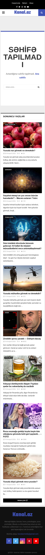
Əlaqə (31, 3)
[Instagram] (22, 541)
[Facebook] (9, 541)
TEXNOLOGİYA (9, 217)
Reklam (24, 3)
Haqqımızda (16, 3)
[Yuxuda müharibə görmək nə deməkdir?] (22, 278)
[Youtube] (36, 541)
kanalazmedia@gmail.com (28, 534)
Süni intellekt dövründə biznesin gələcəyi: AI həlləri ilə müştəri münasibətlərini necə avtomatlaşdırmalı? (22, 246)
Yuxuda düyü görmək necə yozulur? (20, 482)
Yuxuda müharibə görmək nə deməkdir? (22, 293)
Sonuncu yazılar (14, 116)
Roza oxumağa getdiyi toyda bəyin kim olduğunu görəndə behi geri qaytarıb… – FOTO (22, 434)
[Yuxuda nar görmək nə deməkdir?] (22, 135)
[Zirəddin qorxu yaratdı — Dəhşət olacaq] (22, 323)
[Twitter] (15, 541)
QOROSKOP (8, 169)
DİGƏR (7, 312)
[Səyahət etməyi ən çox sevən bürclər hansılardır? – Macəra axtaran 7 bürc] (22, 180)
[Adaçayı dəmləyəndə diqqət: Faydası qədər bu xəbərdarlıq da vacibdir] (22, 368)
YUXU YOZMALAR (10, 124)
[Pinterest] (29, 541)
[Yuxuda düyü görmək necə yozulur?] (22, 466)
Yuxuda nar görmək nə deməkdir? (19, 150)
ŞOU (6, 405)
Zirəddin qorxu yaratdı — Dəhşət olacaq (22, 339)
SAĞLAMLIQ (8, 357)
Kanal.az (22, 12)
